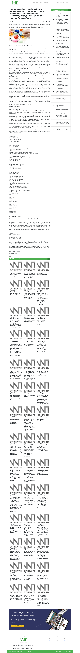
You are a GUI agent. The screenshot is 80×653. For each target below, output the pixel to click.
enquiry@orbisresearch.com (38, 218)
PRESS (40, 2)
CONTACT (45, 2)
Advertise (65, 651)
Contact (70, 651)
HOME (28, 2)
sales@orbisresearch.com (15, 132)
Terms (53, 651)
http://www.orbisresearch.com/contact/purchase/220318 (22, 131)
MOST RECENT (34, 2)
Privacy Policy (58, 651)
